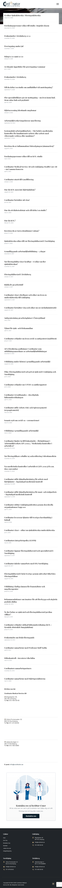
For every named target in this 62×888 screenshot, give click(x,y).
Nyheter (5, 845)
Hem (4, 837)
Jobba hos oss (7, 848)
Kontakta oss (31, 816)
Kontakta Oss (6, 843)
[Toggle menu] (57, 4)
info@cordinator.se (16, 764)
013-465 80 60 (39, 845)
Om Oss (5, 840)
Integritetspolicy (7, 851)
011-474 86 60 (10, 869)
